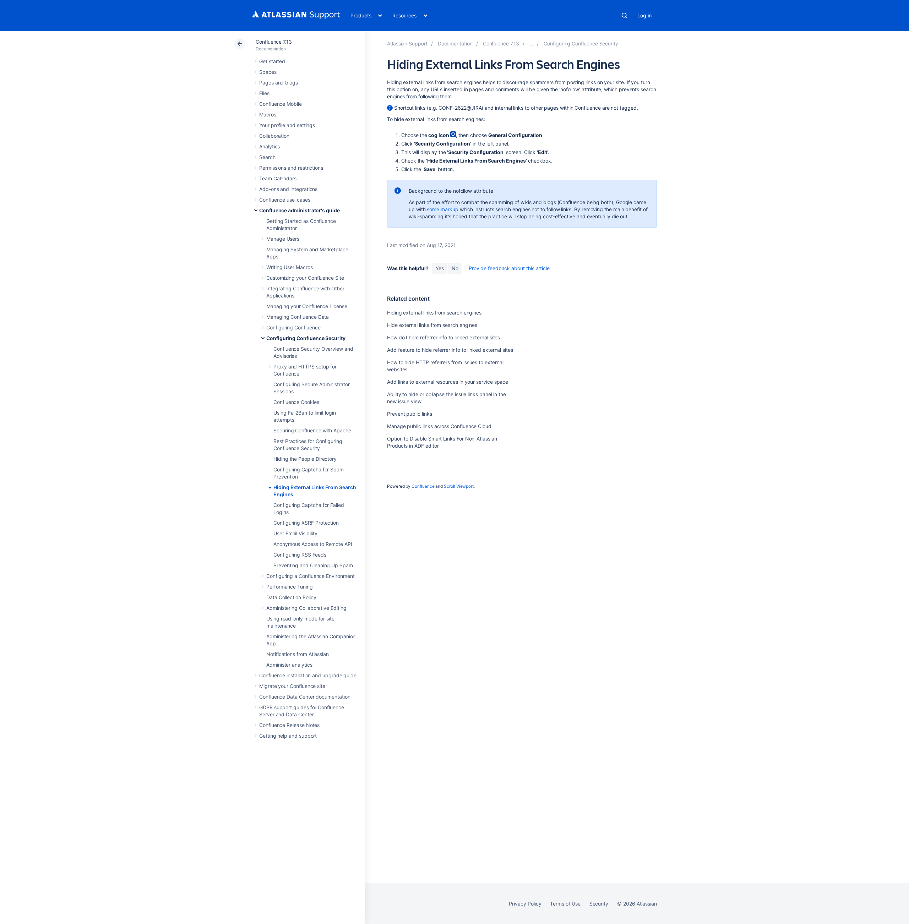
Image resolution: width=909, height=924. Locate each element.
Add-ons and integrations (288, 189)
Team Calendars (277, 178)
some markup (442, 209)
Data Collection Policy (291, 597)
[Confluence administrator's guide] (531, 43)
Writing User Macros (289, 267)
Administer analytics (289, 665)
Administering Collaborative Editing (306, 608)
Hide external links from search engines (432, 325)
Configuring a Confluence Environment (310, 576)
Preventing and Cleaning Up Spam (313, 565)
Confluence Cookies (296, 402)
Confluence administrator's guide (299, 210)
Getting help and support (288, 736)
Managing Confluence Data (297, 317)
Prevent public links (409, 414)
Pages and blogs (278, 83)
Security (598, 904)
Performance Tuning (289, 587)
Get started (272, 61)
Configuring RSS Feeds (299, 555)
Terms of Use (565, 904)
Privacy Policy (525, 904)
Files (264, 93)
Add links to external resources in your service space (447, 382)
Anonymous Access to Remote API (312, 544)
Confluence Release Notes (289, 725)
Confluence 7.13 (274, 42)
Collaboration (274, 136)
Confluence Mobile (280, 104)
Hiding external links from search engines (434, 313)
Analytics (269, 146)
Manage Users (282, 239)
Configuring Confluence (293, 327)
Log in (644, 15)
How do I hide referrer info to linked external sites (443, 337)
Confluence (423, 486)
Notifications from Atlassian (297, 654)
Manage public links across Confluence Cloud (439, 426)
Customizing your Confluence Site (305, 278)
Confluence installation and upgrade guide (307, 675)
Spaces (268, 72)
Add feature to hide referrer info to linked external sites (450, 350)
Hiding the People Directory (305, 459)
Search (624, 15)
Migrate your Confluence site (292, 686)
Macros (267, 114)
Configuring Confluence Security (305, 338)
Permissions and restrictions (291, 168)
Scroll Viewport (459, 486)
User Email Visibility (295, 533)
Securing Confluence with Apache (312, 430)
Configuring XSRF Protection (306, 523)
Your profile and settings (287, 125)
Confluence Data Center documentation (304, 697)
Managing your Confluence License (306, 306)
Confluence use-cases (284, 200)
